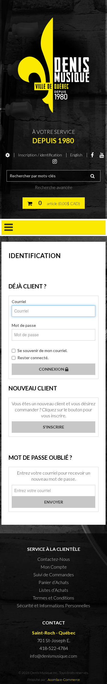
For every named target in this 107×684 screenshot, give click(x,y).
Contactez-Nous (53, 559)
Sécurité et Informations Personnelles (53, 605)
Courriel (19, 301)
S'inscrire (53, 426)
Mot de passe (24, 325)
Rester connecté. (33, 357)
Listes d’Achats (53, 590)
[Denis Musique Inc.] (53, 65)
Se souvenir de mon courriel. (42, 350)
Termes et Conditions (53, 597)
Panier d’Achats (54, 582)
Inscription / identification (40, 154)
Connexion (52, 369)
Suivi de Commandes (53, 574)
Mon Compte (54, 566)
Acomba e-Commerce (64, 679)
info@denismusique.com (53, 656)
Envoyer (53, 502)
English (76, 154)
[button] (54, 203)
